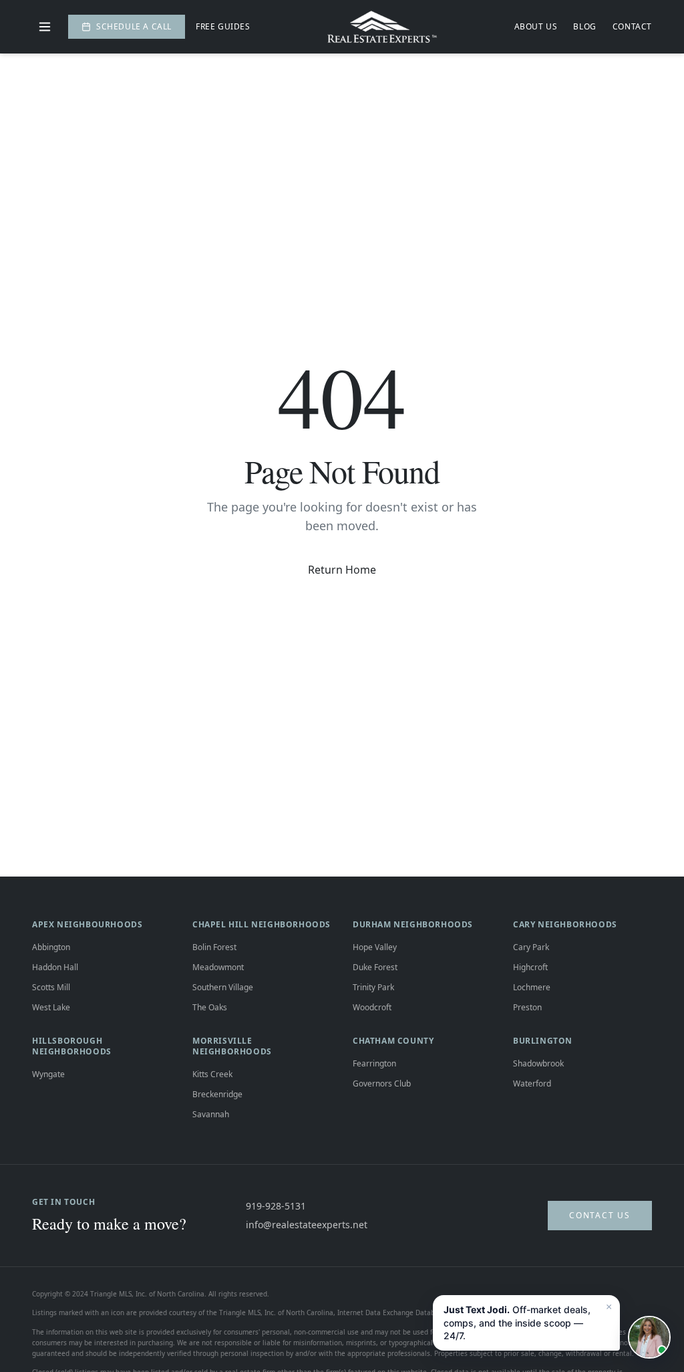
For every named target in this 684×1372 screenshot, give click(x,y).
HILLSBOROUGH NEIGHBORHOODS (72, 1046)
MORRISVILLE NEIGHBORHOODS (232, 1046)
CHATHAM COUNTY (393, 1040)
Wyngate (48, 1074)
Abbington (51, 947)
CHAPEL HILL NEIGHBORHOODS (261, 924)
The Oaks (209, 1007)
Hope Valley (375, 947)
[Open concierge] (649, 1337)
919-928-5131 (276, 1205)
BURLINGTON (542, 1040)
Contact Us (600, 1215)
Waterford (532, 1083)
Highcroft (530, 967)
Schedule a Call (134, 26)
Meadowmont (218, 967)
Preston (527, 1007)
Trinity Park (373, 987)
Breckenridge (217, 1094)
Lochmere (531, 987)
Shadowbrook (538, 1063)
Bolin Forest (214, 947)
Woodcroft (372, 1007)
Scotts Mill (51, 987)
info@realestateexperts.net (306, 1224)
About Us (536, 26)
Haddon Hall (55, 967)
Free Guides (223, 26)
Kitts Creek (212, 1074)
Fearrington (374, 1063)
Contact (632, 26)
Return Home (342, 569)
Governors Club (382, 1083)
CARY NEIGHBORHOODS (565, 924)
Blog (584, 26)
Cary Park (531, 947)
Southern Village (222, 987)
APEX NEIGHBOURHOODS (87, 924)
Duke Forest (375, 967)
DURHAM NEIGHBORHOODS (413, 924)
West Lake (51, 1007)
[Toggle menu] (44, 26)
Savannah (210, 1114)
